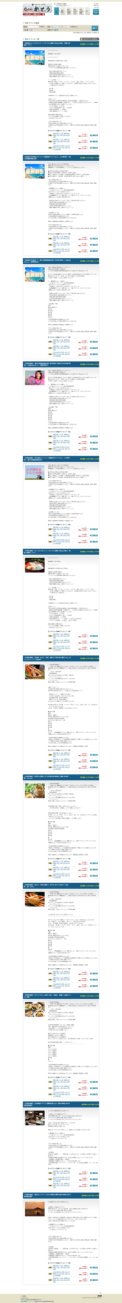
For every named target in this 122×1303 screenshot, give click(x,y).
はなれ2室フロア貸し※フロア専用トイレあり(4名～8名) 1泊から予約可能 (61, 147)
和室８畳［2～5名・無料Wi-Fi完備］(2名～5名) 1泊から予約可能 (61, 141)
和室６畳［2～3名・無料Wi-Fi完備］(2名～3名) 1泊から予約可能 (61, 135)
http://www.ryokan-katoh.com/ (44, 1301)
